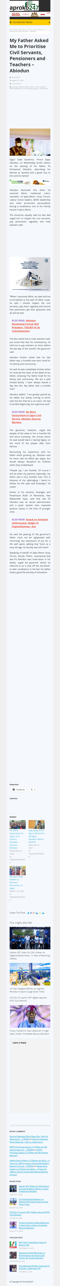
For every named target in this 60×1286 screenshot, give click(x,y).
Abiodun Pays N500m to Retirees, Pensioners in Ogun (16, 882)
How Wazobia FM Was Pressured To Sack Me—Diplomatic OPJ (34, 1267)
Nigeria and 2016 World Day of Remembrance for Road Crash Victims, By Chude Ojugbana (32, 1255)
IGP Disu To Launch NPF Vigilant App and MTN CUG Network (30, 1213)
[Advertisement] (30, 110)
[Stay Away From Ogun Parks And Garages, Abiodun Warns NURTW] (37, 824)
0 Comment (16, 83)
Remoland (44, 88)
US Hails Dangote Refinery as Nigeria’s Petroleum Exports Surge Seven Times (33, 1202)
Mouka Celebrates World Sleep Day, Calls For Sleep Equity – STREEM (29, 1138)
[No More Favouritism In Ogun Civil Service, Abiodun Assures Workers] (18, 824)
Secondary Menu (22, 22)
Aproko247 (28, 1281)
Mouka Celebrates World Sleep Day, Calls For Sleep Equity (29, 1140)
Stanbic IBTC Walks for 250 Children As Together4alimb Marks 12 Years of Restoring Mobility (34, 1189)
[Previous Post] (46, 30)
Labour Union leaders (37, 87)
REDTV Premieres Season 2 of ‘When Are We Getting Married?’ (29, 1153)
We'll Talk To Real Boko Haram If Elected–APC (32, 1243)
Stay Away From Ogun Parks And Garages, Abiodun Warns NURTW (36, 836)
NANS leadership (16, 88)
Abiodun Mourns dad (20, 87)
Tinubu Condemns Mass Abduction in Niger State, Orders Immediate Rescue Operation (34, 1225)
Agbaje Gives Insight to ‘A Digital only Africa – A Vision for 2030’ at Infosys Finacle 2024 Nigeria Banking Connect (29, 1170)
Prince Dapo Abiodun (31, 88)
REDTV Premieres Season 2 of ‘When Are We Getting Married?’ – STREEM (28, 1148)
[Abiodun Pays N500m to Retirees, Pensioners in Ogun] (18, 870)
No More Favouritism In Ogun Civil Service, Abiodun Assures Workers (16, 839)
